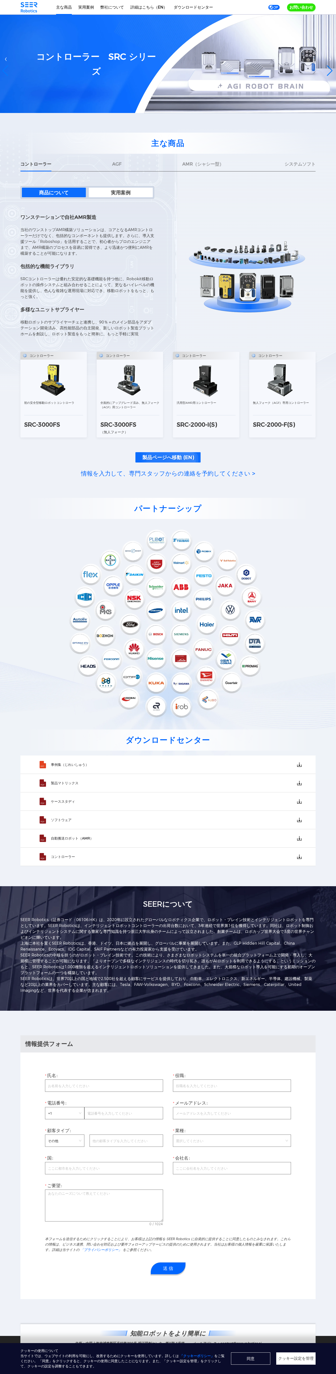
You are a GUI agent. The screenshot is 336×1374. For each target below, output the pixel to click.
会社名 (181, 1158)
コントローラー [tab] (35, 164)
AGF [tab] (117, 164)
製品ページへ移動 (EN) (168, 457)
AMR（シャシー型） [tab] (203, 164)
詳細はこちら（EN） (148, 7)
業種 (179, 1130)
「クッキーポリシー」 (197, 1356)
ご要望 (54, 1185)
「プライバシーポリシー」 (101, 1250)
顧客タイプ (58, 1130)
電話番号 (56, 1103)
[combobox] (232, 1141)
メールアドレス (190, 1103)
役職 (179, 1075)
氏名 (51, 1075)
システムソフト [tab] (300, 164)
